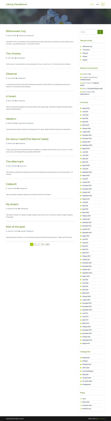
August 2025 (86, 148)
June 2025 (85, 155)
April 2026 (85, 122)
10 (42, 244)
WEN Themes (101, 418)
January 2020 (86, 300)
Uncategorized (30, 35)
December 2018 (87, 330)
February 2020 (86, 296)
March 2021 (85, 253)
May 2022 (85, 206)
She (90, 74)
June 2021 (85, 242)
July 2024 (85, 169)
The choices (13, 53)
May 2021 (85, 246)
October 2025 (86, 142)
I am (97, 4)
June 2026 (85, 115)
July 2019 (85, 313)
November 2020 (87, 266)
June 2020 (85, 283)
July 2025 (85, 152)
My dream (12, 204)
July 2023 (85, 179)
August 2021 (86, 236)
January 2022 (86, 219)
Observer (11, 73)
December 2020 (87, 263)
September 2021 (87, 232)
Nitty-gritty (85, 374)
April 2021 (85, 249)
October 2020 (86, 269)
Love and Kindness (87, 371)
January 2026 (86, 132)
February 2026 (86, 128)
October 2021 (86, 229)
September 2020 (87, 273)
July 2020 (85, 279)
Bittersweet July (16, 31)
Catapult (11, 183)
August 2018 (86, 343)
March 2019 (85, 323)
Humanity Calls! (86, 364)
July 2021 (85, 239)
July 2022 (85, 202)
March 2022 (85, 212)
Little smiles (86, 367)
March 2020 (85, 293)
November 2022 (87, 189)
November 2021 (87, 226)
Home (92, 4)
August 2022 (86, 199)
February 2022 (86, 216)
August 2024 (86, 165)
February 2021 (86, 256)
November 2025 (87, 138)
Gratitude (22, 231)
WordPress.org (86, 408)
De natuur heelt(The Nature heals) (27, 139)
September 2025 (87, 145)
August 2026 (86, 108)
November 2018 (87, 333)
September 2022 (87, 195)
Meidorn (11, 118)
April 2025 (85, 162)
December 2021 (87, 222)
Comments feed (87, 405)
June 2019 (85, 316)
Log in (84, 398)
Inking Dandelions (16, 4)
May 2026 (85, 118)
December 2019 (87, 303)
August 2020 (86, 276)
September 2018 (87, 340)
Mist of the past (15, 226)
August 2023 (86, 175)
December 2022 (87, 185)
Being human (22, 35)
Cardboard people (85, 79)
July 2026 (85, 111)
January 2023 (86, 182)
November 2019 (87, 306)
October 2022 (86, 192)
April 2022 (85, 209)
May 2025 (85, 158)
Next (47, 244)
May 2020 (85, 286)
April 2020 (85, 289)
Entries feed (85, 402)
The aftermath (15, 161)
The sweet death (87, 381)
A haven (11, 96)
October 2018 (86, 337)
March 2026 (85, 125)
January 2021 (86, 259)
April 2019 (85, 320)
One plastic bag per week (95, 88)
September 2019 (87, 310)
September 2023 (87, 172)
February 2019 (86, 326)
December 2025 (87, 135)
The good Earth (21, 123)
